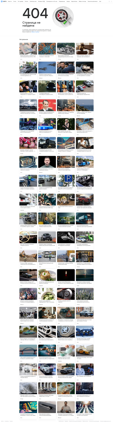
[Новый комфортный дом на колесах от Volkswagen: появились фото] (85, 165)
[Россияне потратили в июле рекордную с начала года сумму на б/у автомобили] (28, 410)
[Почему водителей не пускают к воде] (66, 202)
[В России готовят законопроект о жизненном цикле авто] (85, 127)
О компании (7, 421)
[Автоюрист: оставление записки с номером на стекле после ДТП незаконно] (66, 316)
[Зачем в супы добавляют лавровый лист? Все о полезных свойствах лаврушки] (47, 297)
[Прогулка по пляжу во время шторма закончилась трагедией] (85, 278)
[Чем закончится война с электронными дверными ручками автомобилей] (47, 410)
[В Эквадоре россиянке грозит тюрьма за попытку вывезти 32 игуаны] (66, 391)
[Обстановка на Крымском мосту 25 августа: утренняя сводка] (28, 353)
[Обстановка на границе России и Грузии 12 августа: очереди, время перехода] (66, 146)
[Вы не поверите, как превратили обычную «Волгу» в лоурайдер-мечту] (28, 334)
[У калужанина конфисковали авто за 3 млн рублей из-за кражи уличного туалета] (85, 70)
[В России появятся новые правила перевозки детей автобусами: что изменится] (47, 221)
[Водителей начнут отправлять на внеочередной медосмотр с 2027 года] (28, 51)
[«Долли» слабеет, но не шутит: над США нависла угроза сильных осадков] (28, 391)
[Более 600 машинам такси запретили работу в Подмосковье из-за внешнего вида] (47, 353)
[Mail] (2, 1)
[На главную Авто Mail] (4, 1)
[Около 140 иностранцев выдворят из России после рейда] (66, 70)
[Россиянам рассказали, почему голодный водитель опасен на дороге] (85, 146)
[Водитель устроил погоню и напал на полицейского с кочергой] (47, 127)
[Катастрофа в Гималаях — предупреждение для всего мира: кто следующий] (66, 51)
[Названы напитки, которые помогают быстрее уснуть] (66, 353)
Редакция (66, 421)
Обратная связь (85, 421)
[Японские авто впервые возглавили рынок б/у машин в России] (47, 334)
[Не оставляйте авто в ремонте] (85, 372)
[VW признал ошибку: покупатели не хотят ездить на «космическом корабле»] (85, 184)
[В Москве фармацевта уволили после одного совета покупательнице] (28, 202)
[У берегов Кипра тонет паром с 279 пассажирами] (85, 108)
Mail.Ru (2, 421)
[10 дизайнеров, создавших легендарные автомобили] (66, 240)
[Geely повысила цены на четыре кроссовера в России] (85, 316)
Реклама (11, 421)
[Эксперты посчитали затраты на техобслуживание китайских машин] (47, 316)
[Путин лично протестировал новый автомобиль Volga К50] (47, 372)
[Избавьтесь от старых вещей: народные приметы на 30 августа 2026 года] (85, 259)
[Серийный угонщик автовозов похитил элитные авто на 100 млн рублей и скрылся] (28, 108)
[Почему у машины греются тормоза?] (66, 297)
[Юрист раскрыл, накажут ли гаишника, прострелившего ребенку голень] (85, 51)
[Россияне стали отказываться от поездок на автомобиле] (85, 410)
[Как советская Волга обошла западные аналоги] (28, 240)
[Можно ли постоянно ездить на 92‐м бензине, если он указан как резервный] (66, 89)
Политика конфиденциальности (105, 421)
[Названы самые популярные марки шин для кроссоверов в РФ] (47, 240)
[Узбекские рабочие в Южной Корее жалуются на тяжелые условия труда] (28, 316)
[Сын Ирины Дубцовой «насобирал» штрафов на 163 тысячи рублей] (47, 89)
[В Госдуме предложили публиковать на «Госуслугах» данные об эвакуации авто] (85, 240)
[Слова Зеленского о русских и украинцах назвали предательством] (47, 165)
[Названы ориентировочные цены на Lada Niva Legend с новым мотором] (28, 221)
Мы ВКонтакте (61, 421)
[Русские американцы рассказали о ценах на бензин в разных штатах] (66, 221)
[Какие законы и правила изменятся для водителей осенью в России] (66, 165)
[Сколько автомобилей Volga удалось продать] (47, 184)
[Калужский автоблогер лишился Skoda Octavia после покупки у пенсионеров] (66, 334)
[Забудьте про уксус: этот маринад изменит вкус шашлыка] (66, 108)
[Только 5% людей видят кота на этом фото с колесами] (47, 51)
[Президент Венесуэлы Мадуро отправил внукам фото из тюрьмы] (66, 410)
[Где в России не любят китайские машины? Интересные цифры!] (66, 372)
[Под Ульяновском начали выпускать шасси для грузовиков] (85, 221)
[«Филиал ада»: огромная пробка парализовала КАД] (66, 259)
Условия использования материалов (75, 421)
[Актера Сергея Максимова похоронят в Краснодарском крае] (66, 278)
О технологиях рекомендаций (94, 421)
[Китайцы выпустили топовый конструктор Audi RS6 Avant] (85, 334)
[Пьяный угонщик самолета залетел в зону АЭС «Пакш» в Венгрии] (47, 70)
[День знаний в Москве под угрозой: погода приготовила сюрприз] (66, 127)
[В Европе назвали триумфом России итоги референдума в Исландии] (28, 297)
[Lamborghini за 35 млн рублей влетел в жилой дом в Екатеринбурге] (28, 127)
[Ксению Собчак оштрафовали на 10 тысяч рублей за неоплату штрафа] (47, 108)
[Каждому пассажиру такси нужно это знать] (85, 353)
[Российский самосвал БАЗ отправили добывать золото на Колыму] (47, 146)
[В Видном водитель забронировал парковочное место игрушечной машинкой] (85, 89)
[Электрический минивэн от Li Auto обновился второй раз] (85, 391)
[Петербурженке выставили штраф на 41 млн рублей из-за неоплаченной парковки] (28, 70)
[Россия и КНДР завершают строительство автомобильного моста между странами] (28, 259)
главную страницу (35, 31)
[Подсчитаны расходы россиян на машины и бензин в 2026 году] (47, 202)
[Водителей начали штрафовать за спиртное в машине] (28, 165)
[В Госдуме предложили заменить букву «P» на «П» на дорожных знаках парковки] (66, 184)
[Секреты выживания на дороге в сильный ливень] (28, 372)
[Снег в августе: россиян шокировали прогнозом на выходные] (85, 297)
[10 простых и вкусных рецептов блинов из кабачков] (47, 278)
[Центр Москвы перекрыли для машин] (47, 259)
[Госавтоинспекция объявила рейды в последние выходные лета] (28, 184)
